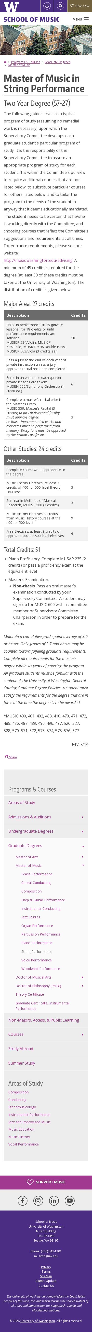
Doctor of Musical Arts (33, 977)
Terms (46, 1271)
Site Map (46, 1276)
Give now (82, 6)
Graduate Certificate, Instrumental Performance (42, 1006)
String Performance (36, 951)
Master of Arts (27, 857)
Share (12, 757)
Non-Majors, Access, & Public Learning (43, 1020)
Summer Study (21, 1063)
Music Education (21, 1129)
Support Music (50, 1182)
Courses (16, 1034)
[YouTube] (70, 1201)
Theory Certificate (29, 994)
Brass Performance (36, 874)
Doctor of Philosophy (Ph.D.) (38, 985)
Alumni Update (46, 1281)
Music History (19, 1136)
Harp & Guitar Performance (43, 900)
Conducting (17, 1099)
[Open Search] (60, 6)
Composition (31, 891)
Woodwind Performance (40, 968)
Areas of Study (21, 802)
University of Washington (37, 1321)
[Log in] (47, 6)
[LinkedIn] (55, 1201)
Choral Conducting (36, 882)
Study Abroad (20, 1048)
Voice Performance (36, 960)
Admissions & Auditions (29, 817)
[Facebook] (23, 1201)
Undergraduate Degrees (30, 831)
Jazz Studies (30, 917)
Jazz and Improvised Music (29, 1122)
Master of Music (19, 65)
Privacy (46, 1267)
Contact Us (46, 1286)
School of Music (32, 19)
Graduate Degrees (57, 62)
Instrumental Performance (29, 1114)
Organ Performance (37, 925)
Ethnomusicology (22, 1107)
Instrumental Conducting (40, 908)
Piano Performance (36, 942)
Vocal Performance (23, 1144)
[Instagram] (39, 1201)
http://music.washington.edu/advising (38, 260)
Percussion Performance (41, 934)
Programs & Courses (25, 62)
